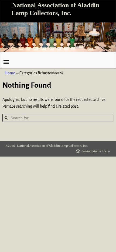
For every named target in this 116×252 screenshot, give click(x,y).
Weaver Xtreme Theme (96, 151)
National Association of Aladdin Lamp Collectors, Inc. (52, 146)
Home (10, 73)
